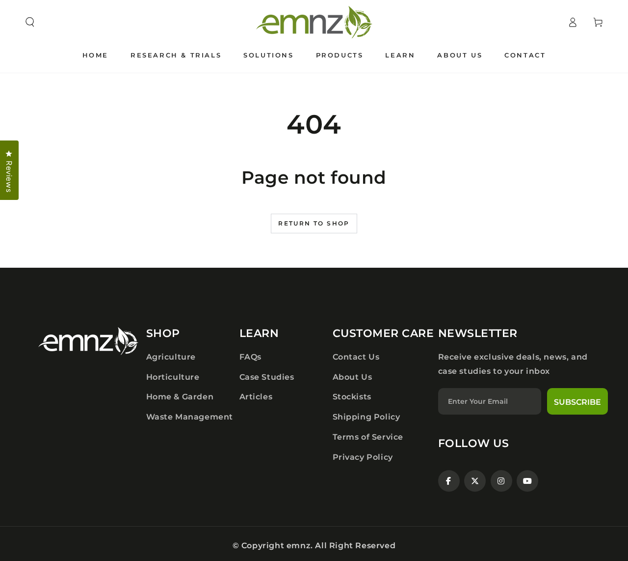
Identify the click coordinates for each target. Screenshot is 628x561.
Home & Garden (180, 396)
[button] (30, 22)
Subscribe (577, 402)
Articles (256, 396)
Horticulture (173, 377)
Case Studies (266, 377)
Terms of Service (368, 437)
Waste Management (190, 416)
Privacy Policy (363, 457)
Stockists (352, 396)
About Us (352, 377)
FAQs (250, 357)
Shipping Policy (366, 416)
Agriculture (171, 357)
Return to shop (314, 223)
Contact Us (356, 357)
